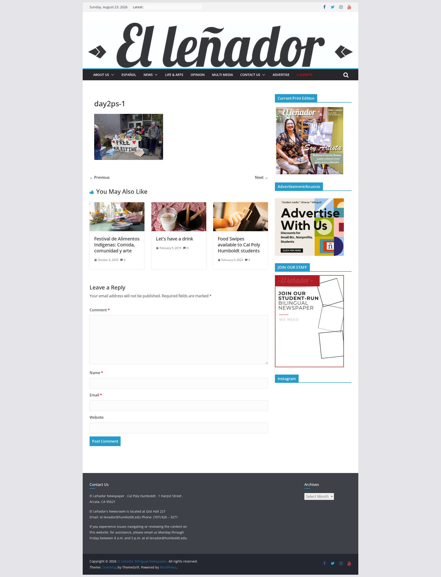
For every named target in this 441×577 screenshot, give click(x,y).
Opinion (198, 74)
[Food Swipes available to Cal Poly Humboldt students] (240, 205)
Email (96, 395)
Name (96, 372)
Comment (100, 309)
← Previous (100, 177)
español (129, 74)
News (148, 74)
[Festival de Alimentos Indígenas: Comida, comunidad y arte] (117, 205)
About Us (101, 74)
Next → (261, 177)
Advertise (281, 74)
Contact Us (250, 74)
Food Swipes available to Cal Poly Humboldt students (239, 245)
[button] (111, 75)
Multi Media (222, 74)
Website (97, 417)
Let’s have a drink (174, 239)
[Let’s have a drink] (178, 205)
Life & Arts (174, 74)
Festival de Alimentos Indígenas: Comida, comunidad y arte (117, 245)
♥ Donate (305, 74)
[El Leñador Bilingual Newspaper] (220, 26)
